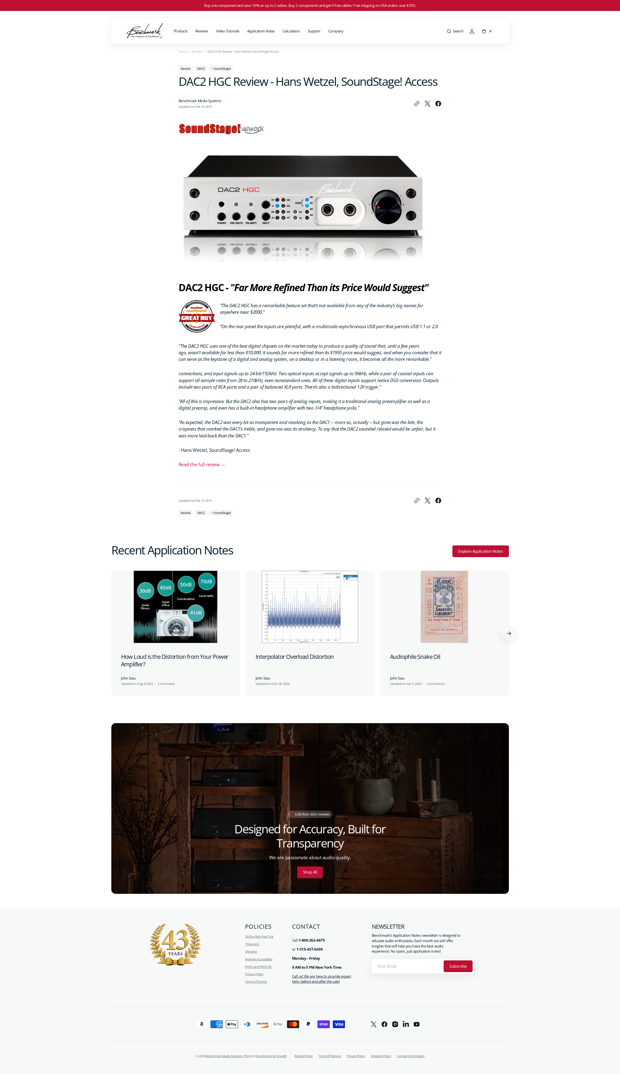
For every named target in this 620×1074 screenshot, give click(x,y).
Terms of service (330, 1056)
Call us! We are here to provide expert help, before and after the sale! (321, 979)
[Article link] (175, 633)
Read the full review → (202, 464)
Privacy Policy (254, 974)
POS (246, 1056)
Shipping (251, 951)
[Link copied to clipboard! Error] (416, 103)
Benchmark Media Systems (224, 1056)
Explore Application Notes (480, 551)
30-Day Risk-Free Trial (259, 936)
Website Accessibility (258, 959)
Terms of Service (256, 981)
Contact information (410, 1056)
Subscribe (458, 966)
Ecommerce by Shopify (271, 1056)
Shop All (310, 872)
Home (183, 51)
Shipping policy (381, 1056)
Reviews (197, 51)
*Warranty (252, 944)
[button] (455, 31)
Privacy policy (356, 1056)
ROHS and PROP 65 (258, 967)
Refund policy (304, 1056)
